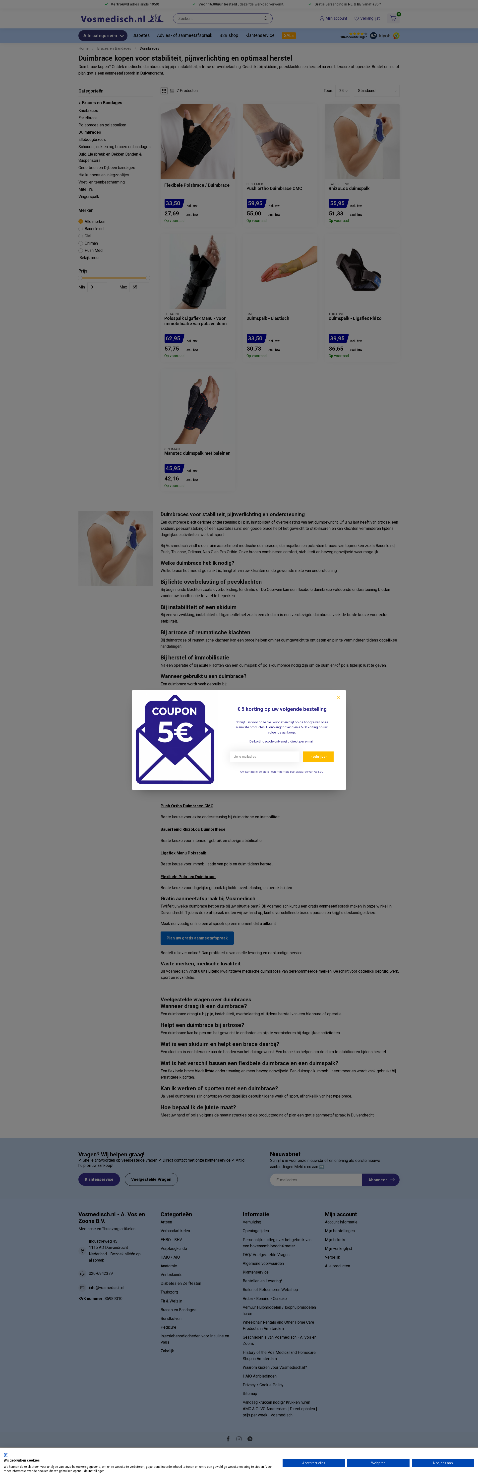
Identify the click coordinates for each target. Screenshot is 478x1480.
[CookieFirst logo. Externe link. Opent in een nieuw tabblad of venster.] (5, 1455)
